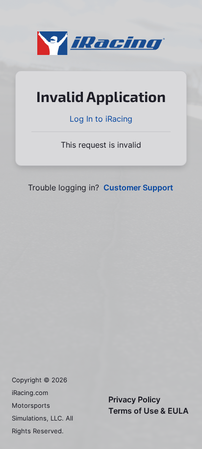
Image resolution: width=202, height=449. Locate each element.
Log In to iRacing (101, 119)
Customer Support (138, 187)
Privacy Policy (134, 399)
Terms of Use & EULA (148, 411)
